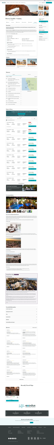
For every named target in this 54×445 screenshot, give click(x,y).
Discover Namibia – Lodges (14, 33)
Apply (34, 118)
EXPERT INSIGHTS (34, 427)
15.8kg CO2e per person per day (30, 40)
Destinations (8, 2)
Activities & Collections (12, 2)
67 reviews (11, 399)
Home (6, 16)
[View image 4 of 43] (40, 13)
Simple (26, 38)
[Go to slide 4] (24, 211)
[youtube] (15, 438)
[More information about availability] (19, 139)
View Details (9, 189)
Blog (24, 2)
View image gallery (35, 14)
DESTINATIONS (40, 427)
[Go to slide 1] (8, 211)
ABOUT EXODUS (23, 427)
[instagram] (12, 438)
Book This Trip (33, 133)
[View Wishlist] (40, 2)
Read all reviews (21, 379)
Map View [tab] (14, 74)
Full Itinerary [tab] (29, 74)
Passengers (20, 117)
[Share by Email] (48, 16)
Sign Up (31, 422)
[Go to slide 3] (19, 211)
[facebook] (9, 438)
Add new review (34, 327)
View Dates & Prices (43, 21)
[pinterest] (14, 438)
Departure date (8, 117)
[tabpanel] (21, 90)
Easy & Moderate (13, 38)
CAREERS (45, 427)
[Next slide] (36, 63)
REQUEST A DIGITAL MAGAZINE (16, 427)
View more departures (21, 183)
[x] (10, 438)
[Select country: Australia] (45, 0)
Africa (8, 16)
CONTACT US (9, 427)
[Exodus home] (4, 2)
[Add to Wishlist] (18, 388)
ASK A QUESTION (48, 2)
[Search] (39, 2)
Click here (41, 33)
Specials (19, 2)
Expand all (35, 76)
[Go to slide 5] (29, 211)
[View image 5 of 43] (46, 13)
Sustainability (22, 2)
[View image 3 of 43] (46, 7)
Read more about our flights (21, 115)
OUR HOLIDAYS (28, 427)
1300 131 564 (43, 2)
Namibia (11, 16)
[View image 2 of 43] (40, 7)
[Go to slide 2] (13, 211)
